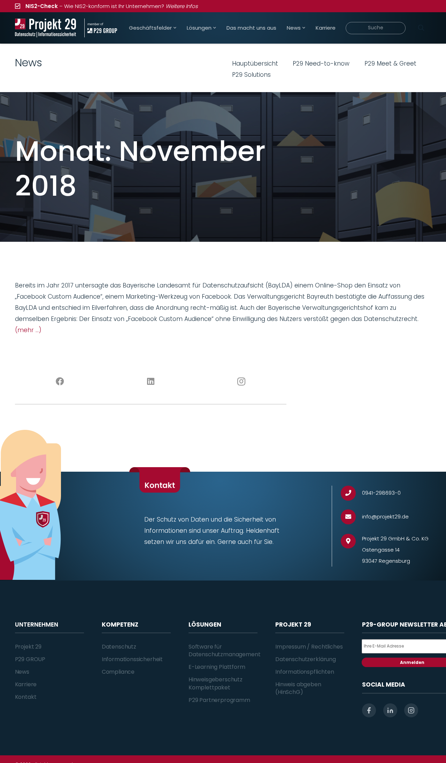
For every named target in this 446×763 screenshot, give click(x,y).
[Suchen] (421, 28)
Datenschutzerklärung (305, 659)
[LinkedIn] (150, 381)
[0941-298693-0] (351, 493)
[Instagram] (241, 381)
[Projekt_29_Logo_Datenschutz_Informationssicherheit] (45, 28)
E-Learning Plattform (217, 667)
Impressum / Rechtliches (309, 647)
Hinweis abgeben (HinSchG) (298, 688)
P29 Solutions (251, 74)
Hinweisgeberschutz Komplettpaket (216, 683)
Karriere (26, 684)
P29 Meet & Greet (390, 63)
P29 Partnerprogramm (219, 700)
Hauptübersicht (255, 63)
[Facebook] (60, 381)
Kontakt (26, 697)
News (22, 672)
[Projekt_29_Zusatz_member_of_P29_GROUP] (100, 28)
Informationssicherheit (132, 659)
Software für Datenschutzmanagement (225, 650)
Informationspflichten (304, 672)
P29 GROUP (30, 659)
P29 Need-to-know (321, 63)
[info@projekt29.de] (351, 516)
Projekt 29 (28, 647)
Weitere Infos (182, 6)
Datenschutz (119, 647)
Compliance (118, 672)
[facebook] (369, 710)
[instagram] (411, 710)
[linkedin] (390, 710)
